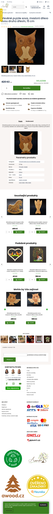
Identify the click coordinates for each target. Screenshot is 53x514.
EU (27, 389)
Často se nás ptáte (31, 391)
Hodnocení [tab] (29, 121)
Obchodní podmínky (6, 412)
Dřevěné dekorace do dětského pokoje (29, 162)
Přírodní (21, 167)
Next (50, 216)
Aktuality (29, 385)
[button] (13, 319)
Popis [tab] (20, 121)
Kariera (28, 387)
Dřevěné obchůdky (31, 372)
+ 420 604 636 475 (14, 379)
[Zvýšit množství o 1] (9, 88)
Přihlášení (4, 404)
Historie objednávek (6, 408)
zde (11, 507)
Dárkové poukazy (31, 380)
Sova (20, 175)
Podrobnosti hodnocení (27, 26)
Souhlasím (43, 505)
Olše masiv (28, 182)
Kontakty (29, 374)
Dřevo (20, 172)
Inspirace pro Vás (31, 383)
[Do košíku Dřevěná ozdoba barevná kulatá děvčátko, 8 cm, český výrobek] (41, 231)
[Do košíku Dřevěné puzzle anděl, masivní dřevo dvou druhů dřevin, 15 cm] (18, 231)
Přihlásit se (10, 358)
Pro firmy (9, 2)
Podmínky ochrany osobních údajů (10, 415)
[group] (13, 308)
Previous (2, 216)
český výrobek (23, 180)
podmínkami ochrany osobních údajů (36, 354)
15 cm (20, 177)
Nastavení (9, 510)
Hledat (26, 7)
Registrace (4, 406)
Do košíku (26, 88)
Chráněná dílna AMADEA (32, 378)
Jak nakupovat (30, 376)
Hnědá (25, 167)
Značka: (39, 26)
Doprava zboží (5, 410)
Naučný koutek (30, 393)
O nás (2, 2)
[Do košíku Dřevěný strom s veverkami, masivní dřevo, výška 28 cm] (41, 278)
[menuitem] (8, 12)
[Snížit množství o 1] (3, 88)
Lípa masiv (22, 182)
